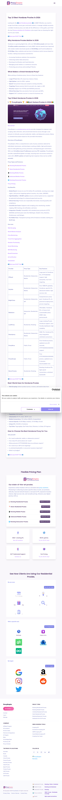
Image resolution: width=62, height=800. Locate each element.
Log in (4, 715)
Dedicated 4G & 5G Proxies (39, 718)
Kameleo (19, 644)
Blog (4, 737)
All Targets (5, 735)
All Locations (6, 728)
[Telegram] (48, 752)
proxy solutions (43, 487)
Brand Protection (13, 253)
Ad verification (12, 257)
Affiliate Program (7, 726)
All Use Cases (6, 730)
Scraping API (35, 727)
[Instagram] (41, 752)
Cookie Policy (24, 793)
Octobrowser (43, 644)
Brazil (4, 753)
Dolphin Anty (43, 635)
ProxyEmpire (15, 790)
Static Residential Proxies (38, 714)
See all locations (18, 540)
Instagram (18, 683)
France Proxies (7, 760)
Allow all (50, 409)
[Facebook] (33, 752)
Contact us (18, 556)
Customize (30, 409)
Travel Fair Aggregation (15, 239)
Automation (11, 260)
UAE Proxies (6, 771)
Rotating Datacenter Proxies (39, 716)
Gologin (19, 653)
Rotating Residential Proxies (39, 707)
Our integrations (49, 626)
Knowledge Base (7, 739)
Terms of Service (15, 793)
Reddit (43, 683)
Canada (5, 756)
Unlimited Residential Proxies (39, 712)
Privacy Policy (6, 793)
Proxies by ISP (6, 741)
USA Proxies (6, 775)
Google (19, 674)
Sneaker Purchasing (14, 242)
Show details (53, 404)
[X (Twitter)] (37, 752)
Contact (5, 713)
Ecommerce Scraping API (38, 729)
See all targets (50, 666)
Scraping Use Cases (37, 736)
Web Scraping (12, 228)
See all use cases (49, 587)
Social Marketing (13, 246)
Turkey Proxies (7, 769)
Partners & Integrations (9, 733)
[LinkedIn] (45, 752)
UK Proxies (6, 773)
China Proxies (6, 758)
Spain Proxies (6, 767)
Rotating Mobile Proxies (38, 709)
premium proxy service (24, 129)
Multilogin (18, 635)
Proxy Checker (7, 743)
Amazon (43, 674)
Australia (5, 751)
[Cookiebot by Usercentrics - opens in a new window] (53, 390)
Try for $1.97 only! (44, 540)
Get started (8, 708)
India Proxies (6, 764)
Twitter (19, 691)
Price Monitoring (12, 235)
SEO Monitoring (12, 249)
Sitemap (5, 717)
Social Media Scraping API (38, 734)
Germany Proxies (7, 762)
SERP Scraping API (37, 731)
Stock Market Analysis (14, 231)
